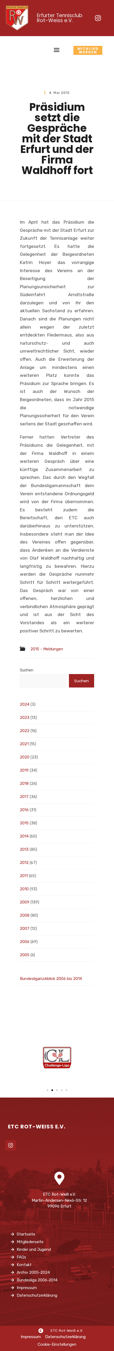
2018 (24, 783)
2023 (24, 717)
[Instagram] (97, 18)
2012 (24, 862)
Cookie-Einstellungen (57, 1344)
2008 (24, 915)
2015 (24, 823)
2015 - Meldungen (46, 649)
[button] (47, 1090)
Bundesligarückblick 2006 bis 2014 (51, 978)
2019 (24, 770)
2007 (24, 928)
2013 (24, 849)
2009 (24, 902)
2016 (24, 809)
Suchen (26, 670)
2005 (24, 955)
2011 (24, 875)
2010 (24, 889)
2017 (24, 796)
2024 (24, 704)
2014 (24, 836)
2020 (24, 757)
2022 (24, 730)
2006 (24, 941)
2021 (24, 744)
